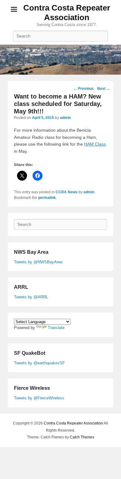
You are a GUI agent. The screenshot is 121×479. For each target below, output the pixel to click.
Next (103, 88)
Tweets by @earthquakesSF (39, 363)
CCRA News (67, 192)
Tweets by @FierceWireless (39, 398)
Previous (83, 88)
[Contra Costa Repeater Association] (60, 60)
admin (65, 118)
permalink (47, 198)
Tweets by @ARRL (31, 297)
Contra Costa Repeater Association (66, 12)
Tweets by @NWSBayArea (38, 262)
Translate (56, 327)
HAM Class (95, 144)
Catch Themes (82, 437)
